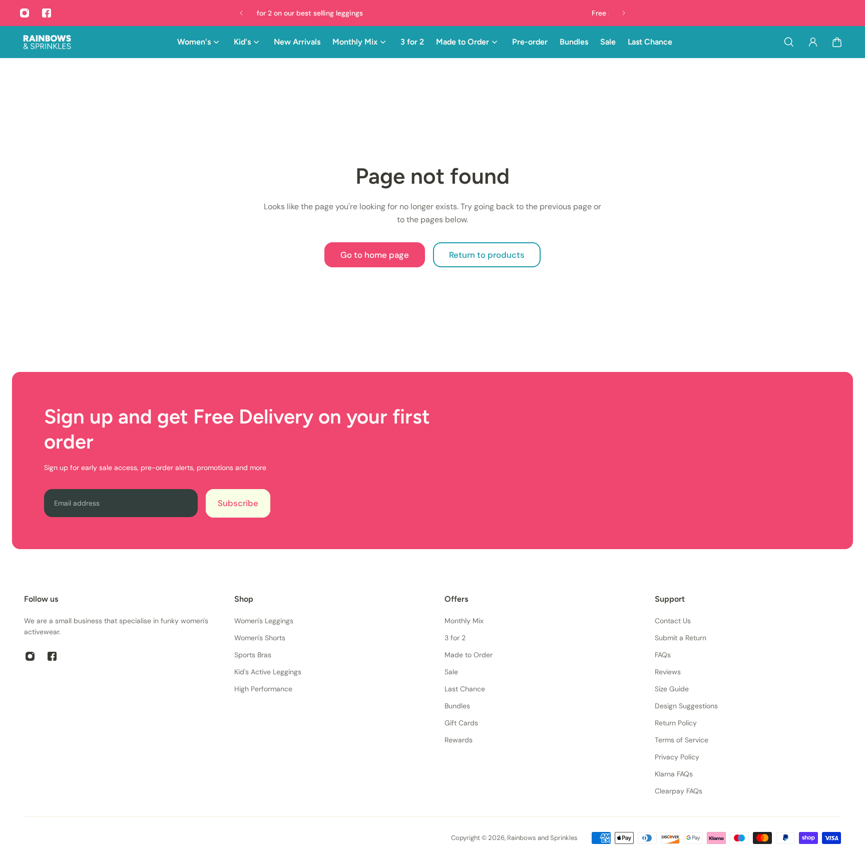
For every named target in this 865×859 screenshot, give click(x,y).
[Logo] (47, 42)
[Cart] (837, 42)
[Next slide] (624, 13)
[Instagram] (25, 13)
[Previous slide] (241, 13)
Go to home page (374, 254)
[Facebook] (47, 13)
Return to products (487, 254)
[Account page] (813, 42)
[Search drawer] (789, 42)
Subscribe (238, 503)
